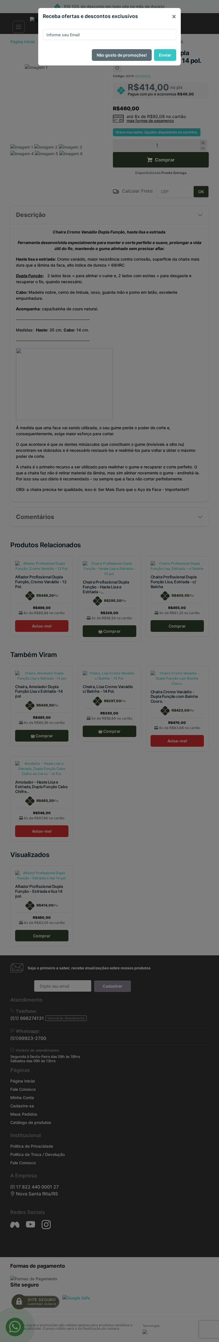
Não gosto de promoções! (122, 55)
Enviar (165, 55)
